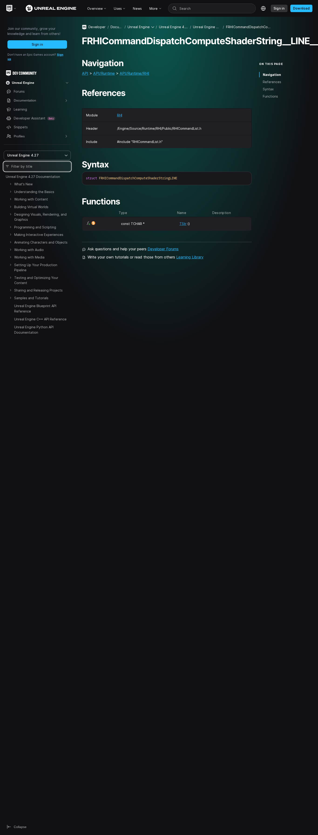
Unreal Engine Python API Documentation (34, 329)
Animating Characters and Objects (41, 242)
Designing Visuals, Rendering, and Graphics (40, 216)
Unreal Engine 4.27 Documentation (33, 177)
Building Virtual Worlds (31, 207)
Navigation (272, 75)
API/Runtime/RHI (134, 73)
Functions (270, 96)
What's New (23, 184)
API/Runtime (104, 73)
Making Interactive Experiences (38, 235)
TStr (182, 224)
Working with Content (31, 199)
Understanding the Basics (34, 192)
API (85, 73)
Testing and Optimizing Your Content (36, 280)
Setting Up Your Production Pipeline (35, 267)
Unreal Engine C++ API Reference (40, 319)
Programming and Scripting (35, 227)
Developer (97, 27)
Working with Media (29, 257)
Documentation (117, 27)
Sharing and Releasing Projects (38, 290)
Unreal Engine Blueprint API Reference (35, 308)
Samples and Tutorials (31, 298)
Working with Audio (29, 250)
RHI (119, 115)
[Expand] (10, 184)
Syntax (268, 89)
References (272, 82)
